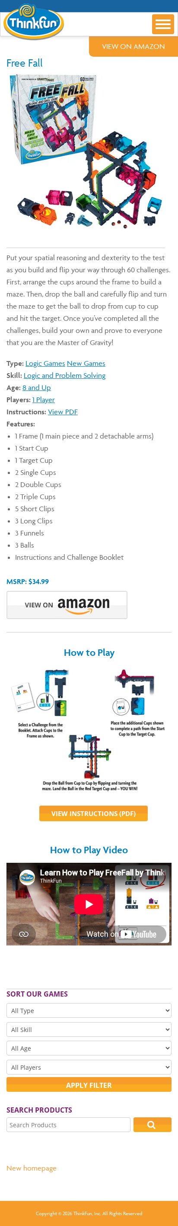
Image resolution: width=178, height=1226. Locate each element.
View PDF (63, 411)
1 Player (43, 399)
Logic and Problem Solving (64, 375)
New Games (86, 363)
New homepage (31, 1168)
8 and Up (36, 387)
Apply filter (89, 1085)
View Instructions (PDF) (93, 813)
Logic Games (45, 363)
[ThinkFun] (32, 34)
